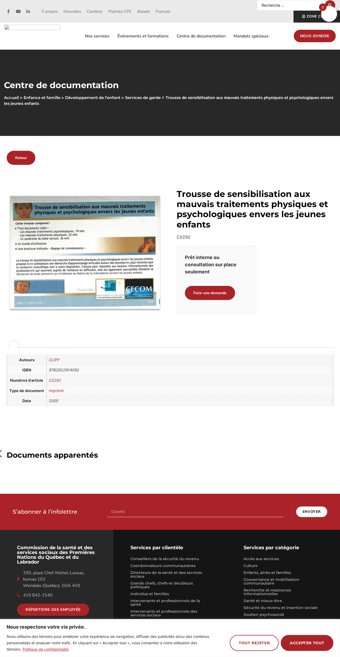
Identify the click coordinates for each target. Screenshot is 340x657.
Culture (251, 565)
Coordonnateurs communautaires (163, 565)
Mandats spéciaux (251, 36)
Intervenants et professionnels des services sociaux (163, 613)
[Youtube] (18, 11)
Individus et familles (149, 593)
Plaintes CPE (119, 11)
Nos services (97, 36)
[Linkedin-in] (28, 11)
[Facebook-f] (8, 11)
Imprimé (56, 390)
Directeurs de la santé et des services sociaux (166, 574)
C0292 (55, 380)
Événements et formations (143, 36)
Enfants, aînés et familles (267, 572)
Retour (21, 157)
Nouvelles (72, 11)
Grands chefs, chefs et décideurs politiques (161, 585)
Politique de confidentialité (46, 649)
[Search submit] (330, 5)
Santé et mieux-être (263, 600)
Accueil (11, 97)
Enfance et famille (42, 97)
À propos (49, 11)
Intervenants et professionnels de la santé (165, 602)
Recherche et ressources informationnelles (267, 592)
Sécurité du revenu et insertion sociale (281, 607)
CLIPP (54, 360)
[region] (170, 638)
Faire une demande (210, 292)
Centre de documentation (201, 36)
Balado (143, 11)
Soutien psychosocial (264, 614)
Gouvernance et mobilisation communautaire (271, 581)
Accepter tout (307, 643)
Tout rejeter (254, 643)
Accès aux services (261, 558)
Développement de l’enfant (92, 97)
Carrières (95, 11)
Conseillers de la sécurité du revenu (164, 558)
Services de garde (143, 97)
